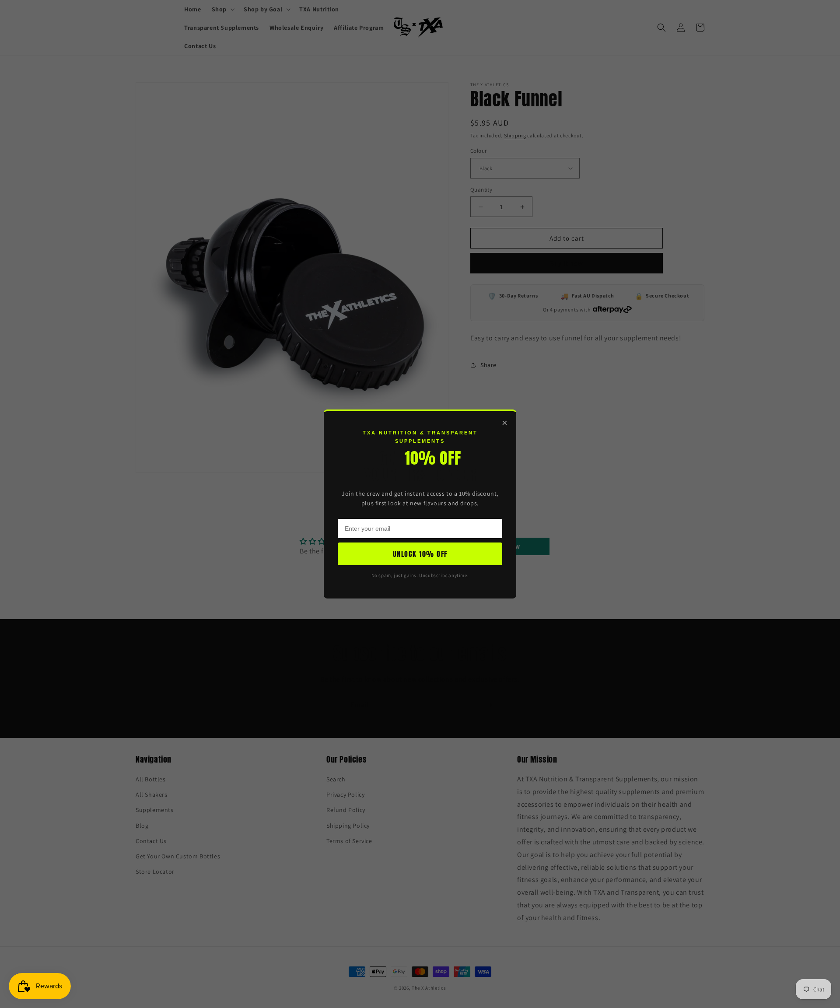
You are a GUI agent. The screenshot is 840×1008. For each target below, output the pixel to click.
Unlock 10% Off (420, 554)
